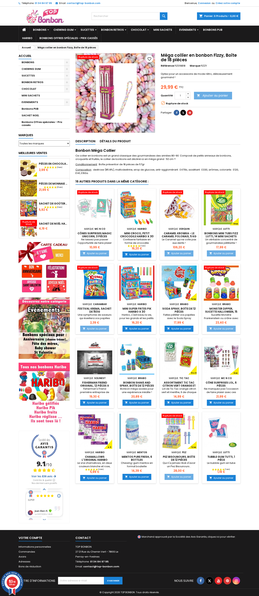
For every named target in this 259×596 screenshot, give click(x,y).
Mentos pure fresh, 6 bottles (137, 458)
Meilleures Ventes (33, 153)
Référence (167, 66)
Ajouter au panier (212, 95)
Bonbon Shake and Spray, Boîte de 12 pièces (137, 384)
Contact (83, 538)
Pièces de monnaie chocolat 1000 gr (53, 183)
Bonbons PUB (212, 30)
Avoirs (22, 556)
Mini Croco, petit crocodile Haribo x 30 (137, 234)
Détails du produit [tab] (115, 141)
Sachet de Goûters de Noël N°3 (53, 203)
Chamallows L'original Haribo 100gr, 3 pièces (95, 460)
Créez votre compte (228, 3)
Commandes (27, 552)
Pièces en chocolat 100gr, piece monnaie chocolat (53, 163)
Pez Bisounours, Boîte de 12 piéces (179, 458)
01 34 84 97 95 (43, 3)
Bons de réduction (30, 566)
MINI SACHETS (162, 30)
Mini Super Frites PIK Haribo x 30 (136, 310)
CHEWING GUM (63, 30)
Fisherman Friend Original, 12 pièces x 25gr (94, 386)
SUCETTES (87, 30)
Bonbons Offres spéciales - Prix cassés (68, 38)
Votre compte (30, 538)
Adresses (24, 561)
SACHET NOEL (30, 115)
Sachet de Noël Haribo (53, 223)
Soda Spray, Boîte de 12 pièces (179, 310)
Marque (195, 66)
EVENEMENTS (187, 30)
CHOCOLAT (138, 30)
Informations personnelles (35, 547)
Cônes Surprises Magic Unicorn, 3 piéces (95, 234)
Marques (26, 135)
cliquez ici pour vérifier (221, 536)
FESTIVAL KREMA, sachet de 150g (94, 310)
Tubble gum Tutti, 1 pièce (221, 458)
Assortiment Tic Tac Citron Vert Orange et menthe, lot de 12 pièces (179, 386)
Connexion (204, 3)
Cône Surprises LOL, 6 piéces (221, 384)
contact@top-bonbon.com (83, 3)
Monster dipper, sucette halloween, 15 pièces (221, 312)
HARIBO (27, 38)
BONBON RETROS (112, 30)
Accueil (25, 56)
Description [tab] (85, 141)
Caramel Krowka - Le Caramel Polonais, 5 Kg (179, 234)
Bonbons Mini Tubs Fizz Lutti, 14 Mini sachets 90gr (221, 236)
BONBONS (39, 30)
